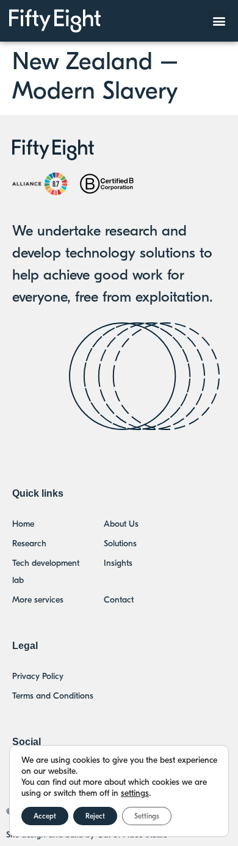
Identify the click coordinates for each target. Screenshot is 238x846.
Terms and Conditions (52, 696)
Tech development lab (45, 571)
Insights (118, 563)
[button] (219, 20)
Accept (45, 816)
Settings (146, 816)
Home (23, 524)
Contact (119, 600)
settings (135, 793)
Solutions (120, 543)
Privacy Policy (37, 676)
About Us (121, 524)
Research (29, 543)
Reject (95, 816)
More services (37, 600)
